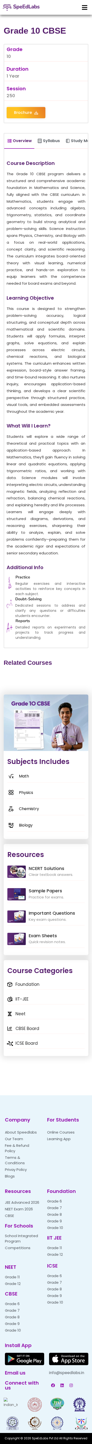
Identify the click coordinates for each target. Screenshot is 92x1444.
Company (17, 1119)
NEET (10, 1267)
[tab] (19, 141)
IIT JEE (54, 1237)
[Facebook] (53, 1385)
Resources (18, 1191)
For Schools (19, 1225)
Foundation (61, 1191)
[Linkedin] (62, 1385)
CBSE (11, 1293)
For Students (63, 1119)
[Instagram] (71, 1385)
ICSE (52, 1265)
